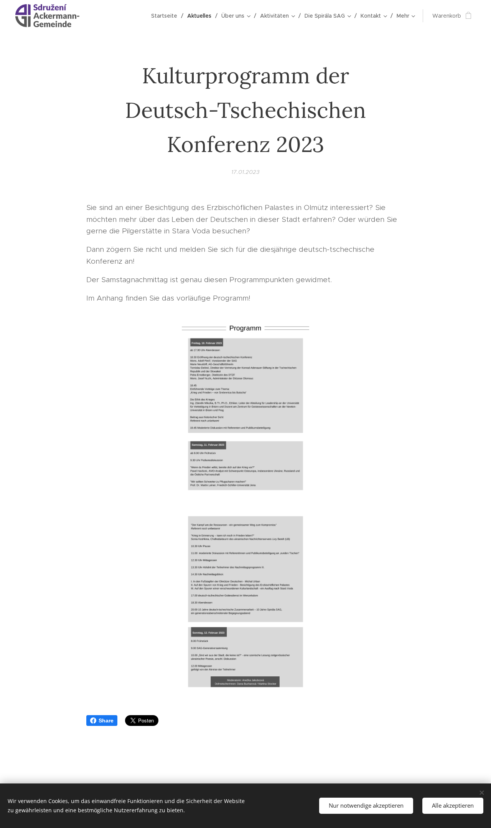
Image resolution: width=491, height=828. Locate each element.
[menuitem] (166, 15)
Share (106, 720)
